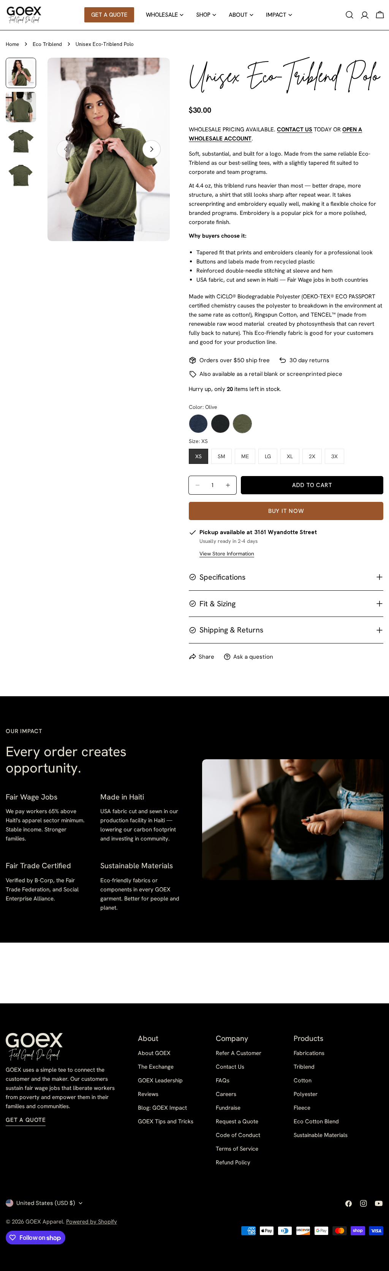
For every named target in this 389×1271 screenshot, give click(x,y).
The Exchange (156, 1067)
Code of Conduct (238, 1135)
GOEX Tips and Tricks (165, 1121)
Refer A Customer (238, 1053)
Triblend (304, 1067)
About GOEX (154, 1053)
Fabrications (309, 1053)
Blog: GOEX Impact (162, 1108)
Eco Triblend (47, 44)
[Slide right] (151, 149)
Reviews (148, 1094)
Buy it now (286, 511)
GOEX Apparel (44, 1221)
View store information (226, 553)
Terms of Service (237, 1149)
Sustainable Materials (321, 1135)
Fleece (302, 1108)
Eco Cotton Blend (316, 1121)
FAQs (222, 1080)
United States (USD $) (45, 1203)
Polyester (306, 1094)
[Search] (349, 14)
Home (12, 44)
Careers (226, 1094)
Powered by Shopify (91, 1221)
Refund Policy (233, 1162)
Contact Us (230, 1067)
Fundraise (228, 1108)
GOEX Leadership (160, 1080)
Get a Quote (26, 1120)
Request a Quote (237, 1121)
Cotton (303, 1080)
